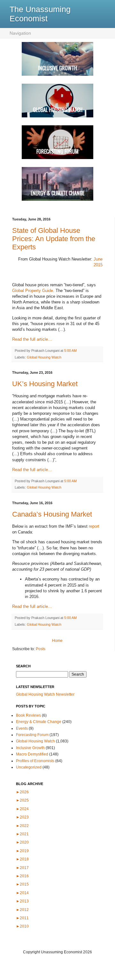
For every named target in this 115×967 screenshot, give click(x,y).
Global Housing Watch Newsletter (45, 694)
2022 (22, 826)
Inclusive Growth (30, 748)
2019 (22, 851)
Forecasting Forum (32, 735)
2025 (22, 800)
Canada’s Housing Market (52, 514)
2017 (22, 868)
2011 (22, 918)
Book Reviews (28, 715)
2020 (22, 842)
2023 (22, 817)
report (94, 526)
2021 (22, 834)
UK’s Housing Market (45, 384)
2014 (22, 893)
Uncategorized (29, 767)
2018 (22, 859)
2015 (22, 884)
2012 (22, 910)
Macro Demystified (32, 754)
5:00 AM (70, 350)
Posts (40, 649)
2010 (22, 926)
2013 (22, 901)
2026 (22, 792)
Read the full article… (32, 339)
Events (22, 728)
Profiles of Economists (35, 761)
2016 (22, 876)
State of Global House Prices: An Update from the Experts (53, 238)
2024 (22, 809)
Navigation (20, 33)
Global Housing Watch (44, 357)
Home (57, 640)
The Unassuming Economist (40, 14)
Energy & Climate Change (38, 722)
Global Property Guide (32, 290)
